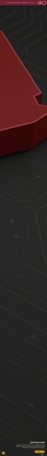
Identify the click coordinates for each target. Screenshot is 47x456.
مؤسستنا (32, 2)
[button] (44, 455)
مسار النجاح (19, 2)
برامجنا (29, 2)
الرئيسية (36, 2)
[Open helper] (3, 453)
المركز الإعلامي (15, 2)
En (7, 2)
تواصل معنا (10, 2)
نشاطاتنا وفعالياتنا (25, 2)
